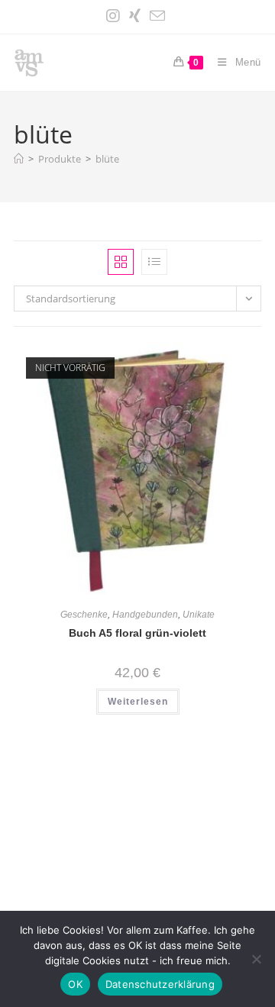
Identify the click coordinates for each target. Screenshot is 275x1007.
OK (75, 984)
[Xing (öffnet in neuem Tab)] (135, 16)
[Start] (19, 159)
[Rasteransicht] (121, 262)
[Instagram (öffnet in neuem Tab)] (115, 16)
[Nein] (256, 959)
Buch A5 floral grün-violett (137, 633)
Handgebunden (145, 614)
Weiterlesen (138, 701)
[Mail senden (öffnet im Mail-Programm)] (157, 16)
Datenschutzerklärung (160, 984)
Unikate (199, 614)
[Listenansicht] (154, 262)
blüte (107, 159)
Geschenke (84, 614)
